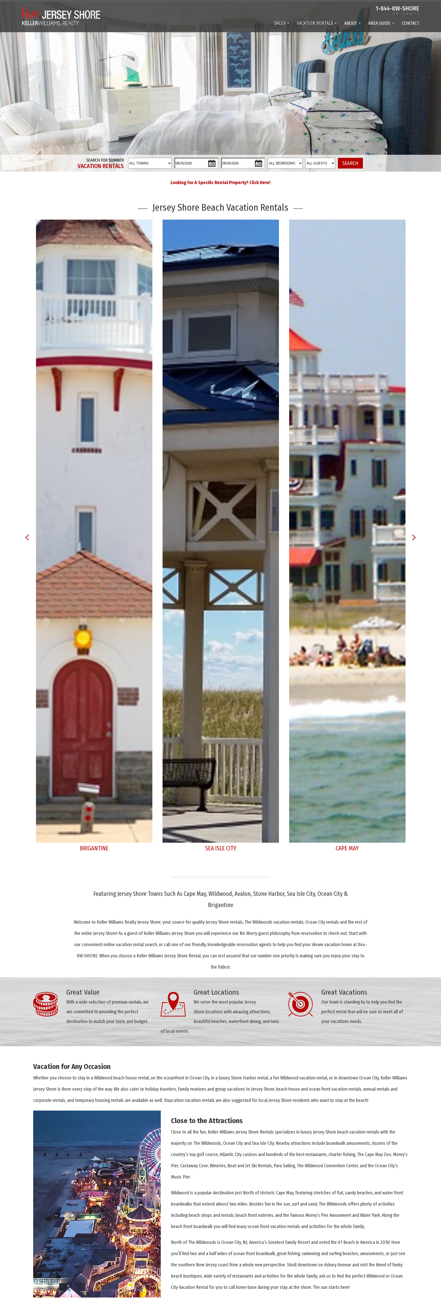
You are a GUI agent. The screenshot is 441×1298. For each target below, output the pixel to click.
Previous (27, 536)
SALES (280, 23)
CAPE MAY (94, 848)
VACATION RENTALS (315, 23)
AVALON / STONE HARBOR (221, 848)
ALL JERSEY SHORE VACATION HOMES (347, 848)
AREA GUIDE (379, 23)
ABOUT (350, 23)
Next (413, 536)
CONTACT (410, 23)
